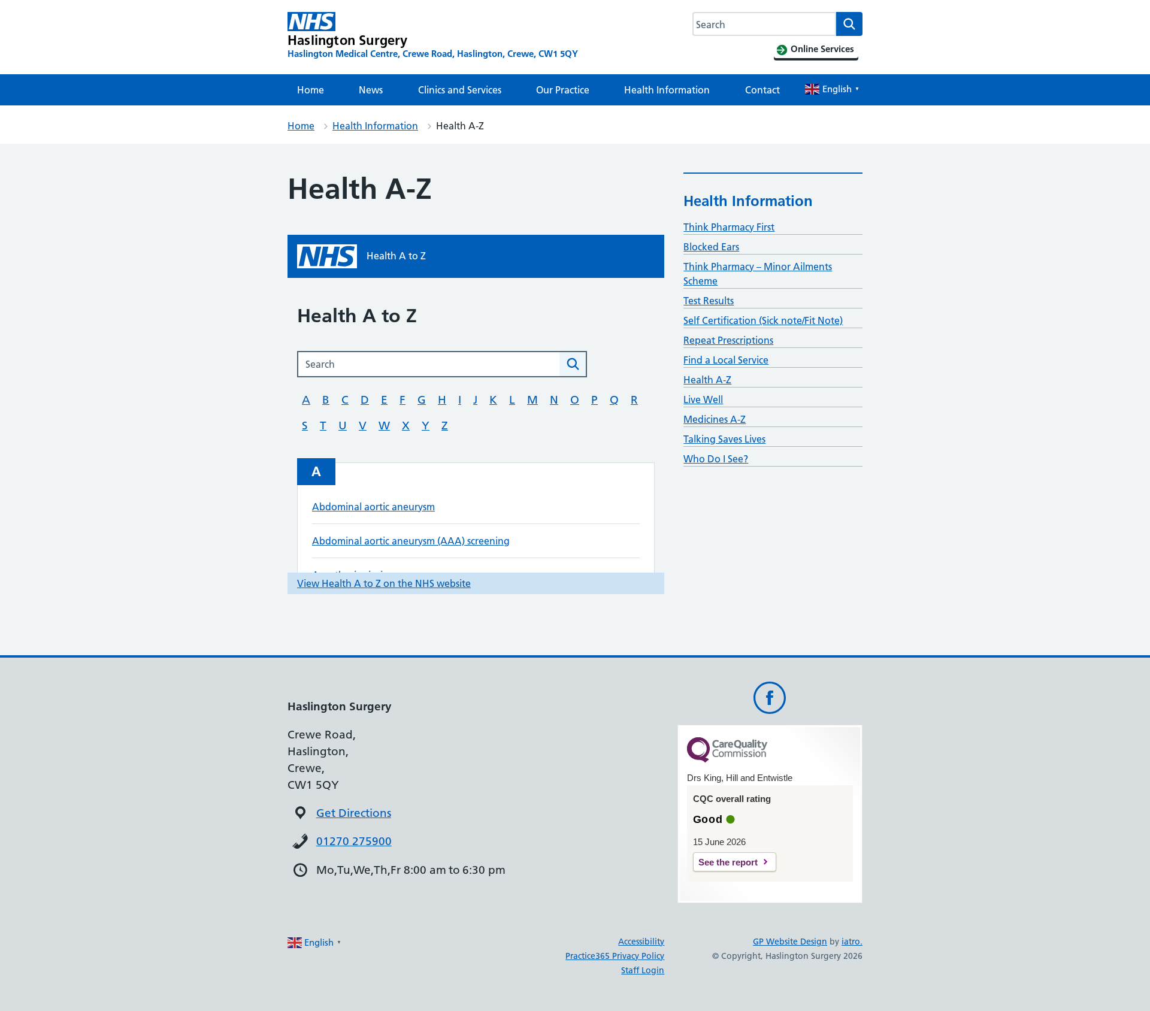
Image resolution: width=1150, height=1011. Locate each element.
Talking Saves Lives (724, 439)
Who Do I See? (715, 459)
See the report (728, 862)
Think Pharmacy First (728, 227)
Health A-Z (707, 380)
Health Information (667, 90)
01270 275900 (354, 841)
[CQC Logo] (727, 759)
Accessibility (641, 941)
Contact (762, 90)
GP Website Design (790, 941)
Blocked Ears (711, 247)
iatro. (852, 941)
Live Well (703, 399)
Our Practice (562, 90)
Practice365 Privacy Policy (614, 956)
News (371, 90)
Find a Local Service (725, 360)
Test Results (708, 301)
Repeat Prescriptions (728, 340)
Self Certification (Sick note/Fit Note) (763, 320)
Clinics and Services (459, 90)
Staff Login (642, 970)
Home (310, 90)
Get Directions (353, 813)
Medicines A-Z (714, 419)
